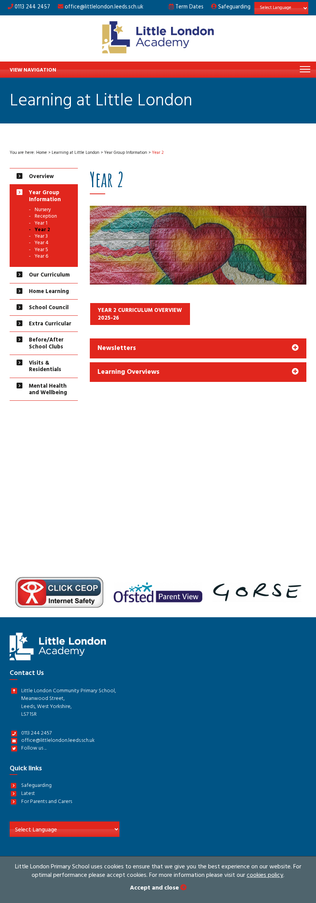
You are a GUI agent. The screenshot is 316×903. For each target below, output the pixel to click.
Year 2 (42, 230)
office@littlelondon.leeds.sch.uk (104, 7)
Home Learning (49, 292)
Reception (46, 217)
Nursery (43, 210)
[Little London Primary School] (158, 38)
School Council (49, 308)
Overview (41, 177)
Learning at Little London (75, 153)
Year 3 (41, 237)
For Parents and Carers (46, 802)
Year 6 (41, 257)
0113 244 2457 (31, 7)
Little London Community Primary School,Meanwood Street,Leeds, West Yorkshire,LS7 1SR (68, 703)
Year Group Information (125, 153)
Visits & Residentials (45, 366)
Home (41, 153)
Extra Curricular (50, 324)
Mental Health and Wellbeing (48, 390)
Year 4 (42, 243)
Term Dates (188, 7)
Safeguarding (233, 7)
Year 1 (41, 224)
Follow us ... (34, 749)
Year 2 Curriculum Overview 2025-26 (140, 315)
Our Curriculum (49, 275)
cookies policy (265, 875)
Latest (28, 794)
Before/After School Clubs (46, 343)
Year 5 (41, 250)
